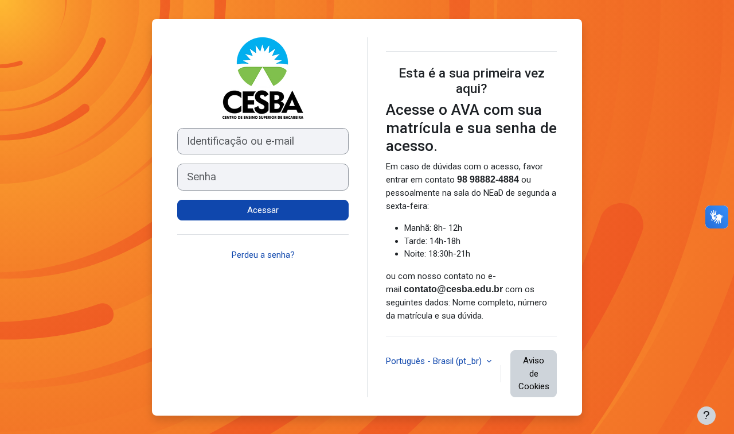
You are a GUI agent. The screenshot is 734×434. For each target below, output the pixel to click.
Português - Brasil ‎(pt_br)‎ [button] (435, 361)
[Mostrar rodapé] (706, 415)
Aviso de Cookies (533, 373)
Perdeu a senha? (263, 255)
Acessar (263, 210)
